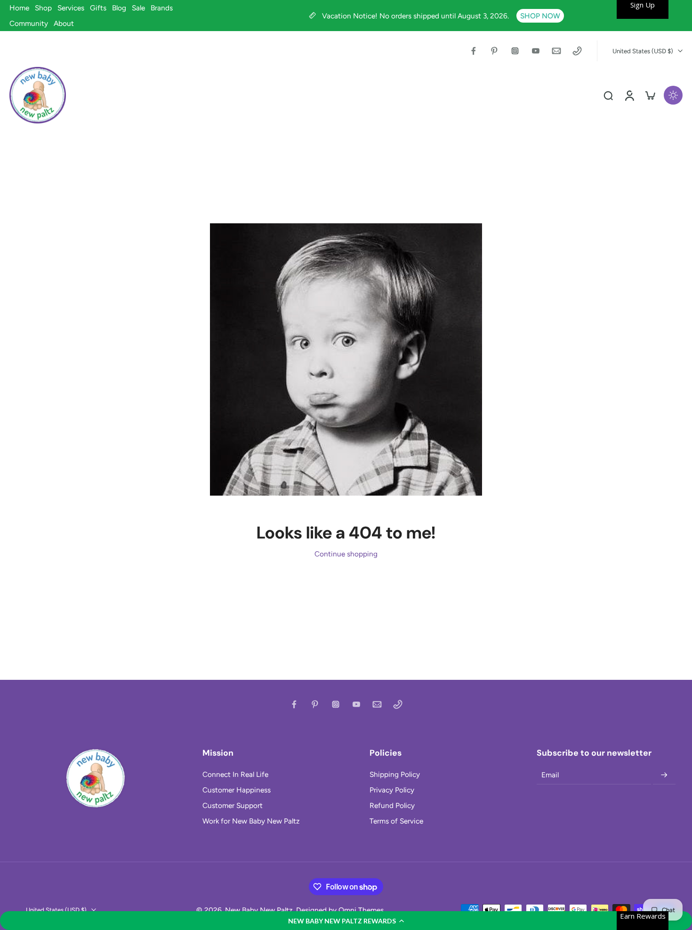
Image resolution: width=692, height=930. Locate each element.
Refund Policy (392, 805)
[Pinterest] (494, 51)
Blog (119, 7)
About (64, 23)
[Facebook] (473, 51)
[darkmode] (673, 95)
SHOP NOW (540, 15)
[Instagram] (515, 51)
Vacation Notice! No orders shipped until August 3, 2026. (416, 15)
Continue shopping (346, 553)
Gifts (98, 7)
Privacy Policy (392, 789)
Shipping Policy (395, 774)
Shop (43, 7)
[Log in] (629, 95)
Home (19, 7)
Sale (138, 7)
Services (70, 7)
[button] (346, 920)
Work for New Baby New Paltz (251, 820)
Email (550, 774)
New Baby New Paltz (259, 910)
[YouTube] (535, 51)
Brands (162, 7)
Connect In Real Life (235, 774)
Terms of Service (396, 820)
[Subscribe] (664, 775)
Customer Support (232, 805)
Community (28, 23)
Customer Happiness (236, 789)
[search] (608, 95)
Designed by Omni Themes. (340, 910)
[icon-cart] (649, 95)
